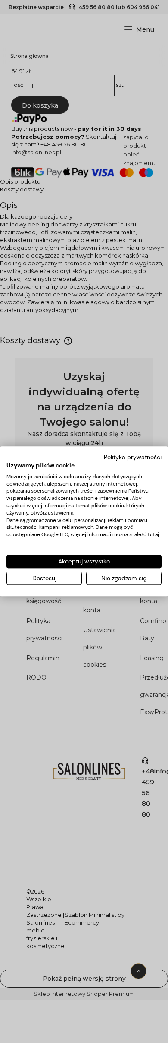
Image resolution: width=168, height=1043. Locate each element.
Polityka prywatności (133, 457)
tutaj (153, 534)
